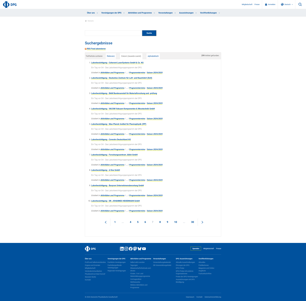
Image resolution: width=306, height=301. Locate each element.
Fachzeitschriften (205, 274)
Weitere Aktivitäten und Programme (138, 286)
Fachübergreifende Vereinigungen (115, 266)
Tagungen (134, 265)
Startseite (90, 21)
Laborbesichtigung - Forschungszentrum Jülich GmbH (114, 155)
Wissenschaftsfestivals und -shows (140, 269)
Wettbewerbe (135, 282)
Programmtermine (137, 72)
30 (192, 222)
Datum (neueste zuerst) (131, 56)
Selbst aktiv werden (137, 262)
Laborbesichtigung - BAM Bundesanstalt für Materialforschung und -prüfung (124, 93)
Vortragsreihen (135, 279)
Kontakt (88, 280)
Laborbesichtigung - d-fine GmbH (105, 170)
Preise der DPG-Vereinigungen (187, 277)
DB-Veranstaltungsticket (162, 265)
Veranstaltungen (165, 13)
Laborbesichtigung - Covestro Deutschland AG (111, 139)
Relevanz (111, 56)
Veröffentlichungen (208, 13)
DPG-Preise (180, 268)
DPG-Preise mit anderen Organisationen (184, 272)
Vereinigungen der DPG (111, 13)
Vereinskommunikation (93, 271)
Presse (257, 4)
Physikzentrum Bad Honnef (95, 274)
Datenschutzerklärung (213, 297)
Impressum (190, 297)
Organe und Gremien (92, 265)
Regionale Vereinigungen (117, 271)
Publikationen (204, 265)
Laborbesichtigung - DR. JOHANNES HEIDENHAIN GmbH (115, 201)
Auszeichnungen (186, 13)
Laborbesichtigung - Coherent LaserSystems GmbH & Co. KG (117, 63)
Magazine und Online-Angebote (207, 269)
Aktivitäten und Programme (140, 13)
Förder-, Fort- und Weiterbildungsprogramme (140, 275)
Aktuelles (202, 262)
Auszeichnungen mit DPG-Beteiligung (185, 280)
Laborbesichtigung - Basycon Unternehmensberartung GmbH (117, 185)
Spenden (195, 249)
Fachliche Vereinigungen (117, 262)
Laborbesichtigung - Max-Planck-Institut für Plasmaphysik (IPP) (118, 124)
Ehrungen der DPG (182, 265)
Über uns (91, 13)
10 (175, 222)
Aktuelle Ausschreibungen (185, 262)
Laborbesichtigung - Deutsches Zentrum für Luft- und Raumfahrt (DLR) (121, 78)
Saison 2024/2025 (154, 72)
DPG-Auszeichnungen (184, 259)
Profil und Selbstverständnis (95, 262)
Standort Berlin (90, 277)
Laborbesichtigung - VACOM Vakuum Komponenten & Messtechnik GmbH (123, 109)
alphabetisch (153, 56)
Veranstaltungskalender (162, 262)
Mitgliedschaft (247, 4)
